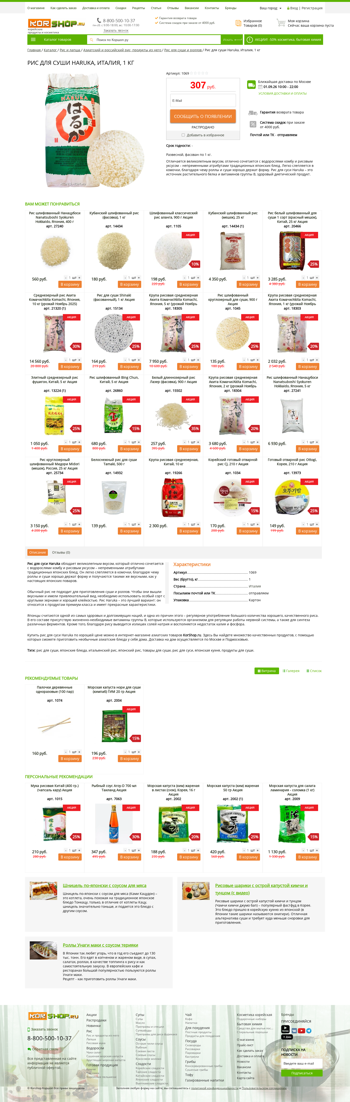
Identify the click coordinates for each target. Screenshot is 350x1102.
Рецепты (138, 8)
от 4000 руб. (270, 127)
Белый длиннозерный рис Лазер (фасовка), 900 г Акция (173, 379)
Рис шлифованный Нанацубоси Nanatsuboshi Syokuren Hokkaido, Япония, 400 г (54, 217)
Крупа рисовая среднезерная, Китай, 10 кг (173, 461)
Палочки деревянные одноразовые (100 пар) (55, 689)
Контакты (212, 8)
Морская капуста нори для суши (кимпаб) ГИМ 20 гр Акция (114, 689)
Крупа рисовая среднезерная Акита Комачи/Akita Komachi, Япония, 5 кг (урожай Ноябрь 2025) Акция (173, 301)
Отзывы (173, 8)
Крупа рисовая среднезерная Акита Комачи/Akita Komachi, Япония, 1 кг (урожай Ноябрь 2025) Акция (292, 301)
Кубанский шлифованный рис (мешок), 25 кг (233, 215)
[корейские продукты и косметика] (29, 15)
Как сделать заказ (63, 8)
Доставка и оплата (96, 8)
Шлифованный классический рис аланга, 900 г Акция (174, 215)
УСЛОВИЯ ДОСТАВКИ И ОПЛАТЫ (283, 93)
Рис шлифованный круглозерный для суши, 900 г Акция (232, 299)
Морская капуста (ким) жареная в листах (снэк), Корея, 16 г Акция (173, 789)
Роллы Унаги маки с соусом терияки (100, 945)
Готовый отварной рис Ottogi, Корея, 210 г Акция (292, 461)
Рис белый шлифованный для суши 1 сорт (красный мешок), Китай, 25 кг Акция (292, 217)
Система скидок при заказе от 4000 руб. (187, 23)
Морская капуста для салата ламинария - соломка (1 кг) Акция (292, 789)
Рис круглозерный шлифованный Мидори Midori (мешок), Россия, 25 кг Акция (55, 463)
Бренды (230, 8)
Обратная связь (45, 1049)
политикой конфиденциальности (215, 1088)
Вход (294, 8)
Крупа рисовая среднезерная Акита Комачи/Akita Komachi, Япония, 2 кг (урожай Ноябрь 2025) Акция (233, 384)
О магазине (36, 8)
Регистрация (312, 8)
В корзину (70, 284)
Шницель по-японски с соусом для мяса (104, 885)
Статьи (156, 8)
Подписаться (302, 1073)
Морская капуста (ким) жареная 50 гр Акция (233, 787)
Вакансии (192, 8)
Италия (255, 586)
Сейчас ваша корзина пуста (305, 23)
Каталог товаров (57, 39)
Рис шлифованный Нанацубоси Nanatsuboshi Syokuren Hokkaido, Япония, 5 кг (292, 381)
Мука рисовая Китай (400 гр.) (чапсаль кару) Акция (55, 787)
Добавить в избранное (205, 135)
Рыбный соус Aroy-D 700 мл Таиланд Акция (114, 787)
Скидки (120, 8)
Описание (37, 552)
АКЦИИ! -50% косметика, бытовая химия (287, 39)
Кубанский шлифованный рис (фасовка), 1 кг (114, 215)
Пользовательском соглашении (264, 1088)
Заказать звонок (116, 30)
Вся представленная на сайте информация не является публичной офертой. (51, 1063)
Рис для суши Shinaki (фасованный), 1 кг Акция (114, 297)
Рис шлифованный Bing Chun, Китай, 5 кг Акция (114, 379)
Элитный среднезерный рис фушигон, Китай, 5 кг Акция (54, 379)
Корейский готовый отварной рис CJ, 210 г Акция (232, 461)
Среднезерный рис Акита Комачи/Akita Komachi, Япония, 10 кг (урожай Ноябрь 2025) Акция (54, 301)
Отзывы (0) (61, 552)
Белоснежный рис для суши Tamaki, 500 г (114, 461)
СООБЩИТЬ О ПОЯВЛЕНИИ (203, 116)
